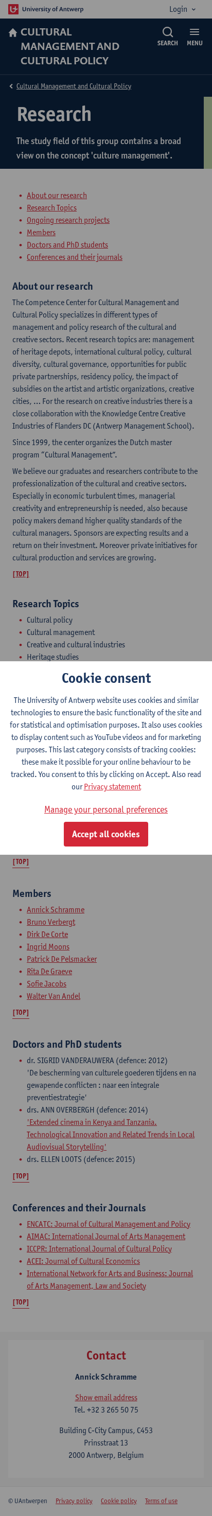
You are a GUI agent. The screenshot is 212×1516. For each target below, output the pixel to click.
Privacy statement (112, 786)
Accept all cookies (106, 834)
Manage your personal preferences (106, 809)
